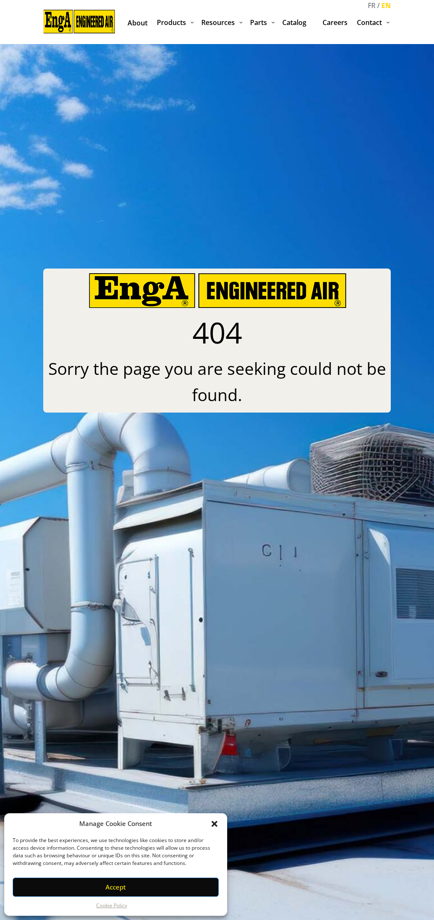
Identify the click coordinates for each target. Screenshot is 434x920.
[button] (214, 824)
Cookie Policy (111, 905)
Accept (116, 887)
